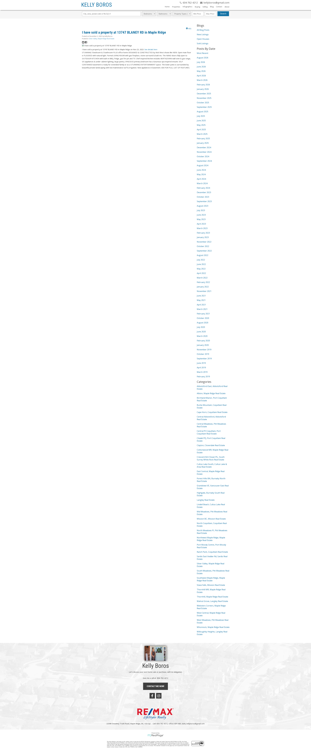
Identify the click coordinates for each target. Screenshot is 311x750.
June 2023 (201, 215)
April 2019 (201, 367)
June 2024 (201, 170)
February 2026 (203, 84)
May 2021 (201, 300)
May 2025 (201, 125)
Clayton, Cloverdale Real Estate (211, 445)
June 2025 (201, 120)
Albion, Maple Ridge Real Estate (211, 393)
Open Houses (203, 39)
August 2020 (202, 322)
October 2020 (203, 318)
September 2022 (204, 250)
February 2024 (203, 188)
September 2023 (204, 201)
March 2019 (202, 372)
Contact (219, 6)
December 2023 (204, 192)
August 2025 (202, 111)
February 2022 (203, 282)
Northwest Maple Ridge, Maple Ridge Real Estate (211, 539)
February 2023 (203, 232)
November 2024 (204, 152)
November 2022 (204, 241)
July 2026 (201, 62)
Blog (212, 6)
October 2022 (203, 246)
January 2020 (203, 345)
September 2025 (204, 107)
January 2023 (203, 237)
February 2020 (203, 340)
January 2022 (203, 286)
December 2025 (204, 93)
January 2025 (203, 143)
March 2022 (202, 277)
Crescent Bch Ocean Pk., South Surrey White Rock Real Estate (211, 458)
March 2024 (202, 183)
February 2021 (203, 313)
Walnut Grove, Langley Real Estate (212, 601)
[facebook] (152, 696)
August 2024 (202, 165)
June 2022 (201, 264)
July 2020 (201, 327)
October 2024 (203, 156)
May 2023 (201, 219)
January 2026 (203, 89)
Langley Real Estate (206, 500)
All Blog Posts (203, 30)
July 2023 (201, 210)
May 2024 (201, 174)
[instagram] (158, 696)
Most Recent (202, 53)
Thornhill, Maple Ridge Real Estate (212, 596)
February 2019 (203, 376)
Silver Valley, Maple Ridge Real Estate (101, 39)
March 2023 (202, 228)
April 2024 (201, 179)
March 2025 (202, 134)
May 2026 (201, 71)
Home (167, 6)
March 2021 (202, 309)
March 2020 (202, 336)
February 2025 (203, 138)
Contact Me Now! (155, 686)
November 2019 (204, 349)
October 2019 (203, 354)
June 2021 (201, 295)
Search (223, 14)
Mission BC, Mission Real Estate (211, 518)
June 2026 (201, 66)
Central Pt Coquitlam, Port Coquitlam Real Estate (209, 432)
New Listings (203, 34)
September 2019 (204, 358)
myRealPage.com (155, 735)
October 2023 (203, 197)
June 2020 (201, 331)
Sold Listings (202, 43)
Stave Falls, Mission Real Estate (211, 585)
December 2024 (204, 147)
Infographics (187, 6)
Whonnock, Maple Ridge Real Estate (213, 627)
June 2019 (201, 363)
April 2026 (201, 75)
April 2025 (201, 129)
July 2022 (201, 259)
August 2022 (202, 255)
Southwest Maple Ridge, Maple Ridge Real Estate (211, 579)
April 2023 (201, 223)
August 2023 (202, 206)
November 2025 (204, 98)
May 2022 (201, 268)
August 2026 (202, 57)
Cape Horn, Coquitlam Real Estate (212, 412)
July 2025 (201, 116)
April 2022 (201, 273)
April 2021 (201, 304)
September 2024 (204, 161)
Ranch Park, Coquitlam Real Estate (212, 552)
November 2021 (204, 291)
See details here (150, 49)
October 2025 (203, 102)
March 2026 (202, 80)
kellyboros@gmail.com (195, 723)
